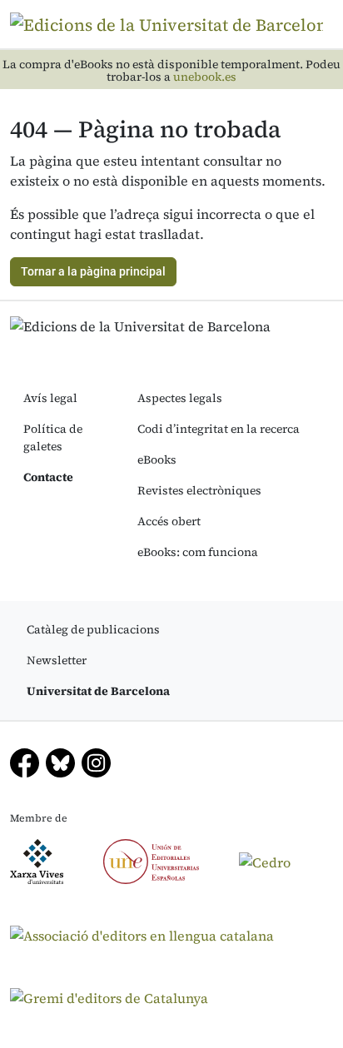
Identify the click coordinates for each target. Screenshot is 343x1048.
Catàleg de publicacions (93, 629)
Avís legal (50, 398)
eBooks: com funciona (197, 552)
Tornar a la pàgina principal (93, 271)
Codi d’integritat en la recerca (218, 428)
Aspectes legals (179, 398)
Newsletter (57, 660)
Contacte (48, 477)
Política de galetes (52, 437)
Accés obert (169, 521)
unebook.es (204, 77)
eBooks (156, 459)
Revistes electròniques (199, 490)
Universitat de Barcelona (98, 691)
